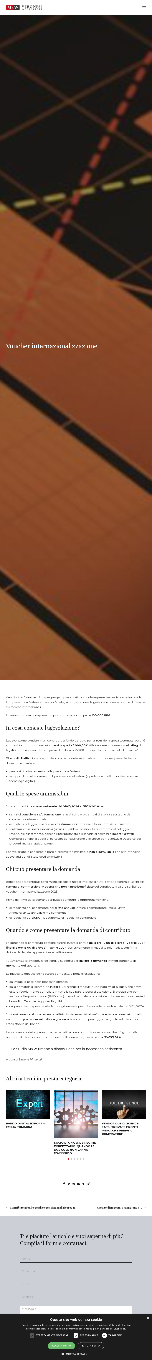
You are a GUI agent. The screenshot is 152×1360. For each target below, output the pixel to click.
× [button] (147, 1318)
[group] (28, 1109)
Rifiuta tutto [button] (91, 1345)
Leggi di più (120, 1328)
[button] (68, 1159)
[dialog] (76, 1337)
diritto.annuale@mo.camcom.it (44, 912)
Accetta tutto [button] (61, 1345)
